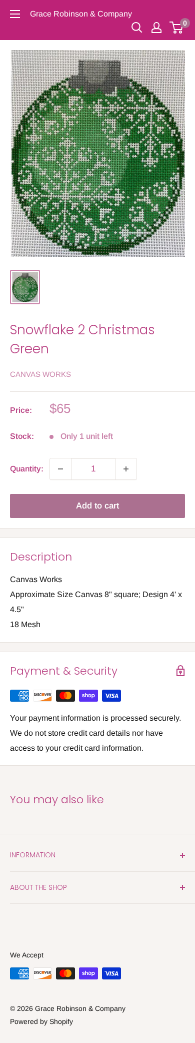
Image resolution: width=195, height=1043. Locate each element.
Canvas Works (40, 374)
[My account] (157, 27)
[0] (176, 28)
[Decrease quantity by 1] (60, 468)
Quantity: (27, 468)
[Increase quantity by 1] (126, 468)
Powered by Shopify (41, 1021)
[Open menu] (15, 14)
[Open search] (137, 27)
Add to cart (97, 505)
